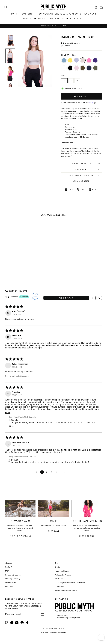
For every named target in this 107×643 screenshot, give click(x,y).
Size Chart (81, 169)
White (64, 68)
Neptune (64, 60)
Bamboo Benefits (81, 164)
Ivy (95, 68)
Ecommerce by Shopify (57, 633)
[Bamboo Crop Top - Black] (11, 267)
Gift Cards (58, 567)
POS (43, 633)
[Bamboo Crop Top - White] (7, 267)
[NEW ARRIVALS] (20, 508)
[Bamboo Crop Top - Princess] (14, 267)
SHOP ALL (56, 19)
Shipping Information (81, 175)
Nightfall (89, 68)
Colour (68, 55)
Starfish (76, 60)
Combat (82, 68)
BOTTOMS (28, 14)
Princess (76, 68)
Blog (56, 563)
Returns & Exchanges (13, 575)
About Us (8, 563)
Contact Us (9, 567)
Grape (95, 60)
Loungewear (45, 14)
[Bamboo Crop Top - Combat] (18, 267)
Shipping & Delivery (12, 579)
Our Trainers (59, 587)
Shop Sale (53, 531)
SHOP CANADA (74, 19)
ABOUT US (40, 19)
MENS (26, 19)
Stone (82, 60)
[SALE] (53, 508)
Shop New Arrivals (20, 536)
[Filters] (93, 298)
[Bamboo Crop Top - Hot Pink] (21, 264)
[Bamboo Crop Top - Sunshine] (11, 264)
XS (64, 80)
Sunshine (70, 60)
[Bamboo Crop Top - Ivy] (25, 267)
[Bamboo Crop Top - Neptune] (7, 264)
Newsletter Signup (62, 571)
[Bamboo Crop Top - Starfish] (14, 264)
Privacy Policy (10, 583)
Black (70, 68)
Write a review (66, 298)
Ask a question (81, 181)
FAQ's (7, 571)
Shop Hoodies (87, 536)
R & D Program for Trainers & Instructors (70, 583)
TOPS (14, 14)
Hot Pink (89, 60)
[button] (66, 43)
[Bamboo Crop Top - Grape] (25, 264)
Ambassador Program (63, 575)
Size (63, 76)
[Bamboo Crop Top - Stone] (18, 264)
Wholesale (59, 579)
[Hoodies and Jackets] (87, 508)
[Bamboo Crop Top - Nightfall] (21, 267)
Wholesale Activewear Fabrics (66, 591)
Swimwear (90, 14)
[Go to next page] (70, 472)
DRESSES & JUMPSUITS (68, 14)
